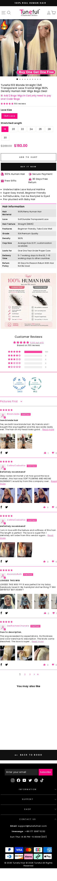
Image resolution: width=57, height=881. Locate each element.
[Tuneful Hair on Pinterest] (36, 780)
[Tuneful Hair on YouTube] (24, 780)
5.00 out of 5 (37, 342)
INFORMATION (28, 789)
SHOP (27, 809)
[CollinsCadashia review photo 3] (41, 495)
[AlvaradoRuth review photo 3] (41, 601)
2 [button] (25, 674)
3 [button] (30, 674)
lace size (6, 109)
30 (5, 137)
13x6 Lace (9, 116)
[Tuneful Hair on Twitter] (30, 780)
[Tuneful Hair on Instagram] (12, 780)
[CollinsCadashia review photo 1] (7, 495)
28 (49, 129)
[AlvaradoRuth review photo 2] (24, 601)
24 (31, 129)
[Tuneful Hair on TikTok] (42, 780)
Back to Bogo (30, 755)
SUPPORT (27, 799)
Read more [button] (48, 429)
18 (5, 129)
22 (22, 129)
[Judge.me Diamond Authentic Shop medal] (19, 383)
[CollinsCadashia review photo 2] (24, 495)
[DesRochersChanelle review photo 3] (41, 653)
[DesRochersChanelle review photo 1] (7, 653)
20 (13, 129)
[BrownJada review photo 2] (24, 441)
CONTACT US (27, 819)
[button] (7, 103)
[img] (6, 410)
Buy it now (29, 166)
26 (40, 129)
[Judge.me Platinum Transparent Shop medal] (35, 383)
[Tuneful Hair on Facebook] (18, 780)
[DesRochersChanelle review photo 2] (24, 653)
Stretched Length (11, 123)
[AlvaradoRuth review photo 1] (7, 601)
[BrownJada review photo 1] (7, 441)
